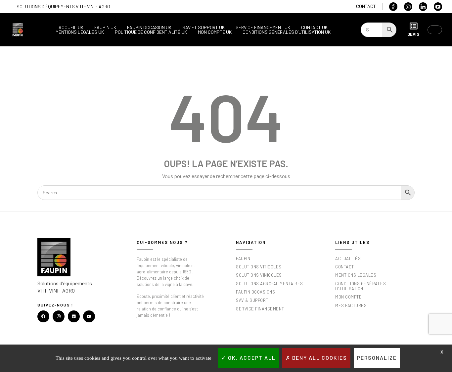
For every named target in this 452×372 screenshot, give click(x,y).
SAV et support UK (203, 27)
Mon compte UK (215, 32)
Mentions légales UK (80, 32)
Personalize (377, 357)
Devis (413, 34)
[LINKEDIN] (74, 316)
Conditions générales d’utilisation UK (287, 32)
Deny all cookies (319, 357)
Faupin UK (105, 27)
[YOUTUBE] (89, 316)
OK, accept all (251, 357)
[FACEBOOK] (43, 316)
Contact (366, 6)
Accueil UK (71, 27)
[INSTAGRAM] (59, 316)
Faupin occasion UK (149, 27)
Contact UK (314, 27)
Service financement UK (263, 27)
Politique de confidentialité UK (151, 32)
